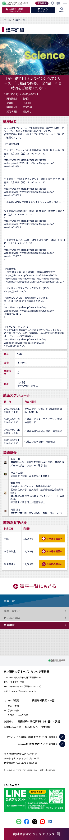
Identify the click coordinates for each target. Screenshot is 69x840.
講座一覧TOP (12, 611)
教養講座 (9, 625)
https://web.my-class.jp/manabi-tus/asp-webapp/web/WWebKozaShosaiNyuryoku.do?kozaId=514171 (29, 310)
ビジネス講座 (12, 618)
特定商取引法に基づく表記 (19, 763)
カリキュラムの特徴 (17, 714)
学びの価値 (13, 710)
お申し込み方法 (12, 726)
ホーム (7, 20)
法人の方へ (31, 726)
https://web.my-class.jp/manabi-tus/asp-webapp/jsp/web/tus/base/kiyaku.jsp (25, 341)
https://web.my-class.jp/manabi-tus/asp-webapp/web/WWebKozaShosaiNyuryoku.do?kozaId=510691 (29, 163)
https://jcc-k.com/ (15, 291)
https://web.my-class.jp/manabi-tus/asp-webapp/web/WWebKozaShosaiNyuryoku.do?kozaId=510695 (29, 224)
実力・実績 (13, 705)
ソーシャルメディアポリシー (20, 758)
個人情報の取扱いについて (19, 754)
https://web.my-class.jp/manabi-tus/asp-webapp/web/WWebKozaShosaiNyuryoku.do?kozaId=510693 (29, 192)
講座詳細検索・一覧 (43, 700)
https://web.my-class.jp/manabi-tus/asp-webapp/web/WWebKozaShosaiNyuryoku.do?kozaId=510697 (29, 253)
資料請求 (46, 726)
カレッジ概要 (11, 700)
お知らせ (9, 721)
